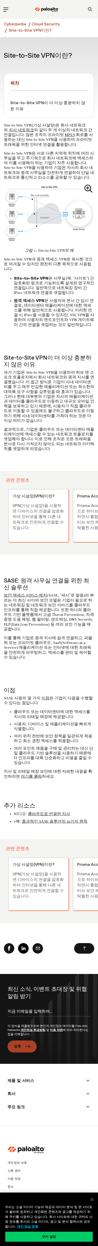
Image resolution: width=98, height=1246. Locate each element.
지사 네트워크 (21, 130)
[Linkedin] (23, 948)
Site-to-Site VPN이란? (30, 30)
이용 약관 (56, 1030)
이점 (45, 698)
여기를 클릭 (31, 777)
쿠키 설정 (49, 1236)
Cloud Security (46, 24)
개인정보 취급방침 (33, 1030)
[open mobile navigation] (5, 9)
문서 (11, 1187)
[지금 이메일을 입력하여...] (49, 1016)
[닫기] (91, 1199)
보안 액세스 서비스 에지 (25, 596)
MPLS (70, 135)
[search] (90, 9)
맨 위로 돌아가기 (84, 948)
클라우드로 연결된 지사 (49, 814)
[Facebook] (9, 948)
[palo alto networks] (46, 9)
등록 (17, 1046)
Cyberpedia (15, 24)
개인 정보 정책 (27, 1226)
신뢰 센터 (14, 1170)
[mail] (37, 948)
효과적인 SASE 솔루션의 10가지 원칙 (54, 822)
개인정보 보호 (17, 1162)
